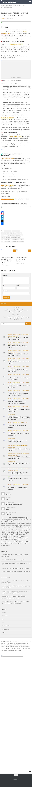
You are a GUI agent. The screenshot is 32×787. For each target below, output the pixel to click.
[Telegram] (16, 219)
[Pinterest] (16, 214)
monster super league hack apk (18, 531)
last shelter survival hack (23, 525)
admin (3, 18)
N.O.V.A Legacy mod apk (9, 538)
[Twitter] (28, 304)
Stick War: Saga (6, 543)
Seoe (3, 581)
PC (15, 5)
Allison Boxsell (5, 596)
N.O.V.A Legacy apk (12, 532)
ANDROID (3, 5)
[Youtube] (30, 304)
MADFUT (18, 527)
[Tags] (27, 330)
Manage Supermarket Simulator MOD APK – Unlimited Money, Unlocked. (18, 394)
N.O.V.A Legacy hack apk (13, 534)
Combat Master (8, 231)
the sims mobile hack (15, 543)
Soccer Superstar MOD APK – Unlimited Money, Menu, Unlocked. (19, 386)
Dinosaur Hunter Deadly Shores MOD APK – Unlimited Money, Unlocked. (18, 338)
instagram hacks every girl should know (9, 523)
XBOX (11, 7)
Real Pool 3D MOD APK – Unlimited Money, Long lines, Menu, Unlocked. (19, 378)
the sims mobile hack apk (23, 543)
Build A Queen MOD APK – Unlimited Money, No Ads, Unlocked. (19, 410)
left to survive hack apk (10, 527)
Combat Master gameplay (7, 233)
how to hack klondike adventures (18, 521)
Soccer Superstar (18, 541)
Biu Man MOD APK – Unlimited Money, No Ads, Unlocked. (19, 362)
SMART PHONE (20, 5)
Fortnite (16, 517)
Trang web (5, 290)
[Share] (16, 223)
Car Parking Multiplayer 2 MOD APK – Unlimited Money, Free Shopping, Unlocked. (7, 260)
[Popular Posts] (12, 330)
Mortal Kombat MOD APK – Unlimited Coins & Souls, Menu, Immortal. (19, 457)
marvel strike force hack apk (8, 529)
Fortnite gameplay (7, 519)
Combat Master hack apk (6, 235)
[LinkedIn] (16, 216)
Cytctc (7, 509)
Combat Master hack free (17, 235)
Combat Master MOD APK (7, 199)
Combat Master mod (6, 237)
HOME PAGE (9, 5)
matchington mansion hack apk (18, 529)
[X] (16, 221)
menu (26, 529)
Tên (4, 285)
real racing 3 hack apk (9, 541)
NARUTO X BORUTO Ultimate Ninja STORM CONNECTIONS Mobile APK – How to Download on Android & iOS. (19, 417)
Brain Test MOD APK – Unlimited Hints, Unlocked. (17, 426)
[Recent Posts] (5, 330)
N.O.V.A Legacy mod (19, 536)
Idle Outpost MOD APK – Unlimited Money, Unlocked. (18, 479)
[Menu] (30, 2)
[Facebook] (16, 212)
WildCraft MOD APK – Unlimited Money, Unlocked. (17, 488)
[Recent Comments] (19, 330)
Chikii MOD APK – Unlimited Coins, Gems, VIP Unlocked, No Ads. (18, 434)
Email (18, 285)
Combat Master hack (17, 233)
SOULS (27, 541)
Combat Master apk (16, 231)
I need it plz (8, 514)
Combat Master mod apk (16, 237)
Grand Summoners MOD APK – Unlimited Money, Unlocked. (18, 370)
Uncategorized (5, 7)
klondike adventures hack (14, 525)
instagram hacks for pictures (20, 523)
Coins (11, 517)
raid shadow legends (21, 539)
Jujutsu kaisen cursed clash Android (14, 504)
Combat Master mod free (6, 239)
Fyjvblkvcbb (8, 494)
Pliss (7, 499)
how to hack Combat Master (18, 241)
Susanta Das (5, 591)
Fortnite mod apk (20, 519)
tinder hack (8, 545)
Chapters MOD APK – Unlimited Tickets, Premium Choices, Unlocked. (17, 440)
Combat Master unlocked (6, 241)
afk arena (2, 518)
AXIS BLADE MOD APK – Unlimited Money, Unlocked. (18, 346)
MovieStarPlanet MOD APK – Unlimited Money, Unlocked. (19, 449)
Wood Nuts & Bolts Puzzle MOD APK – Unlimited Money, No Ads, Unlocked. (17, 402)
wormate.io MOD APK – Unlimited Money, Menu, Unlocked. (19, 464)
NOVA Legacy (13, 539)
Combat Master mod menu (18, 239)
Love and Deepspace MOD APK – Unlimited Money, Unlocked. (22, 259)
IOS (13, 5)
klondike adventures (6, 525)
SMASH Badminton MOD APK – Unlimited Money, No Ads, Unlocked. (18, 354)
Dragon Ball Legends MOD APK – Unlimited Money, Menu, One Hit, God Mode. (18, 473)
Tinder (3, 545)
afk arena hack (6, 518)
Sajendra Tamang (6, 601)
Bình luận (5, 275)
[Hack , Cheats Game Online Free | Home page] (11, 2)
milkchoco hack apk (10, 531)
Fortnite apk (23, 517)
